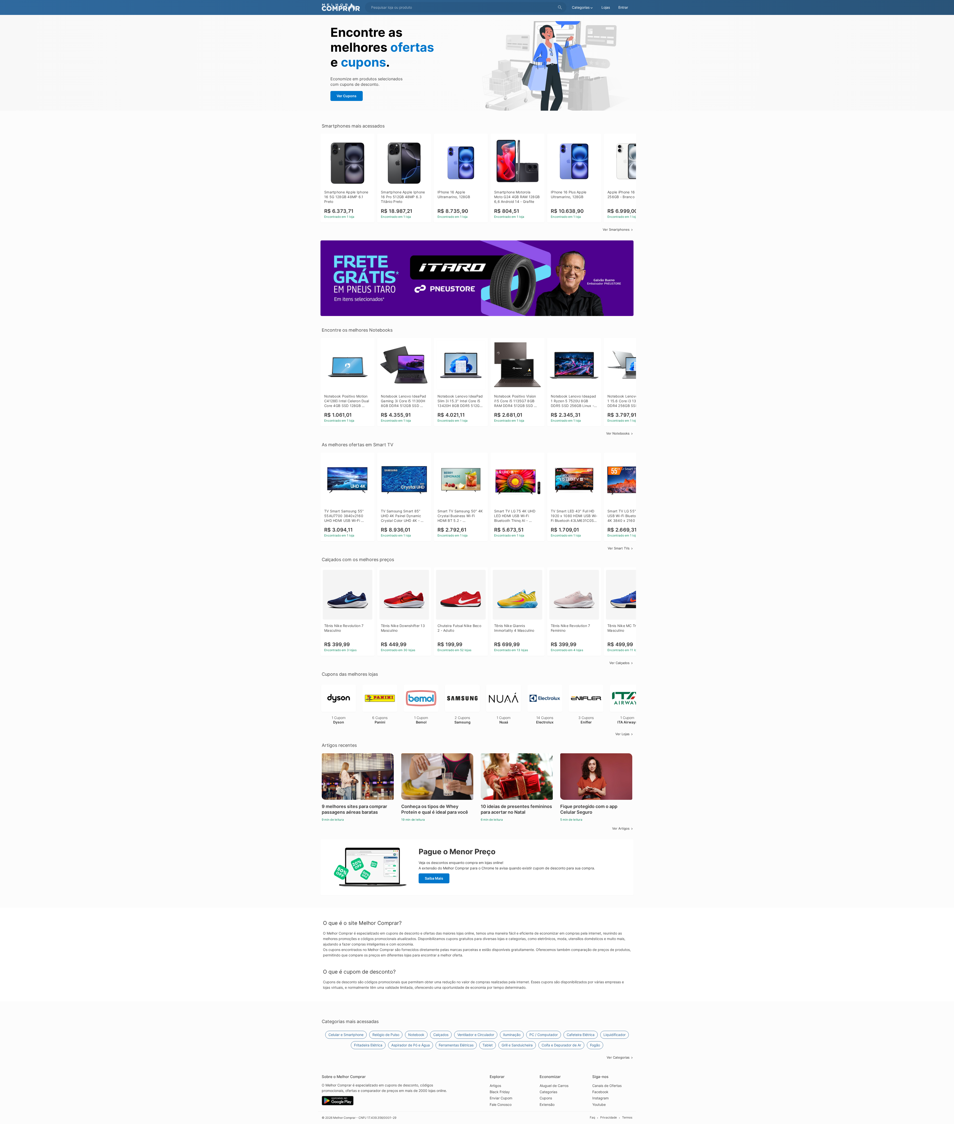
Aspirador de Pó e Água (410, 1045)
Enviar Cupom (501, 1098)
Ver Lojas (622, 734)
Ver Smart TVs (619, 548)
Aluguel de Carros (554, 1085)
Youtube (599, 1104)
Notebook (416, 1035)
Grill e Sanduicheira (517, 1045)
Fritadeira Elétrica (368, 1045)
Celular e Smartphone (345, 1035)
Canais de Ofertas (607, 1085)
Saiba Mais (434, 878)
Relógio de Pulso (385, 1035)
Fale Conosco (501, 1104)
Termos (627, 1117)
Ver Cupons (347, 96)
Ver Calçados (619, 663)
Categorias (548, 1092)
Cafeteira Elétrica (581, 1035)
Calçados (440, 1035)
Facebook (600, 1092)
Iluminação (511, 1035)
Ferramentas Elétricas (456, 1045)
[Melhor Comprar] (342, 7)
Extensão (547, 1104)
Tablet (487, 1045)
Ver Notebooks (618, 433)
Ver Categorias (618, 1057)
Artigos (495, 1085)
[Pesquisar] (560, 7)
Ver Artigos (621, 828)
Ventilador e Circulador (475, 1035)
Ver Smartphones (616, 229)
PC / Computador (543, 1035)
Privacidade (608, 1117)
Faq (592, 1117)
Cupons (546, 1098)
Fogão (595, 1045)
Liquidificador (614, 1035)
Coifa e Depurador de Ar (561, 1045)
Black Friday (500, 1092)
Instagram (600, 1098)
